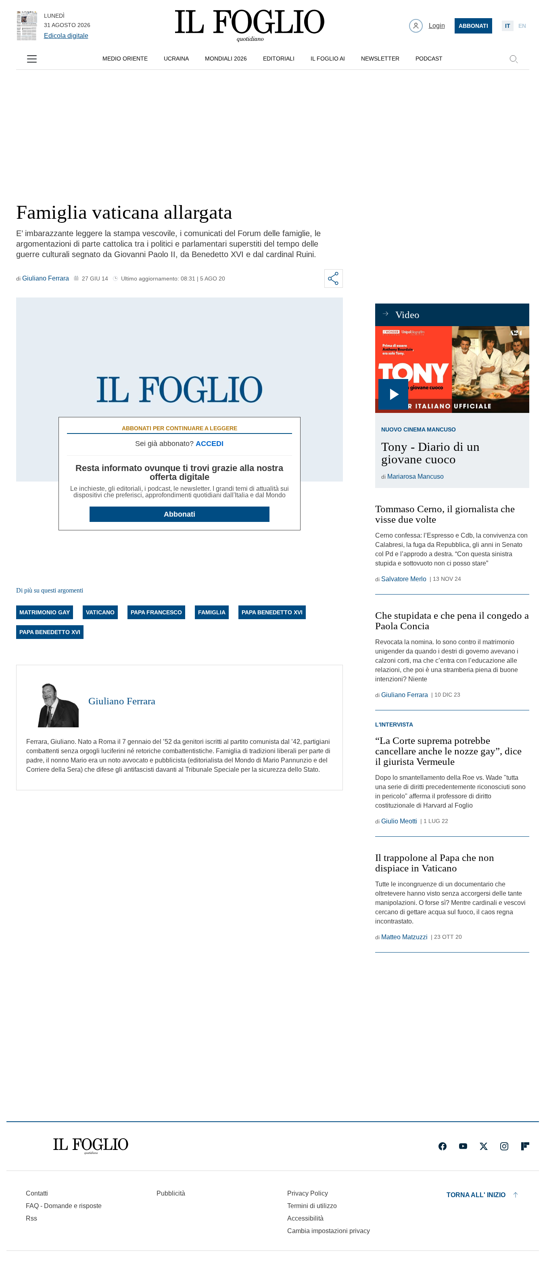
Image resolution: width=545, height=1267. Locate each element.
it (507, 26)
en (522, 26)
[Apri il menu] (32, 59)
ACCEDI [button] (209, 444)
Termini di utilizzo (312, 1205)
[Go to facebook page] (443, 1146)
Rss (31, 1218)
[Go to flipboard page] (525, 1146)
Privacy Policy (307, 1193)
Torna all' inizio (476, 1195)
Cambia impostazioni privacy (328, 1231)
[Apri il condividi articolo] (333, 278)
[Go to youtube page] (463, 1146)
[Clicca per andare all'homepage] (90, 1146)
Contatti (37, 1193)
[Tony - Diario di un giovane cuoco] (452, 369)
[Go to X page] (484, 1146)
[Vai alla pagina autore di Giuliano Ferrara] (52, 701)
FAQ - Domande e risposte (64, 1205)
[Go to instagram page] (504, 1146)
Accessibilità (305, 1218)
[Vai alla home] (249, 26)
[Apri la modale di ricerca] (513, 59)
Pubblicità (171, 1193)
